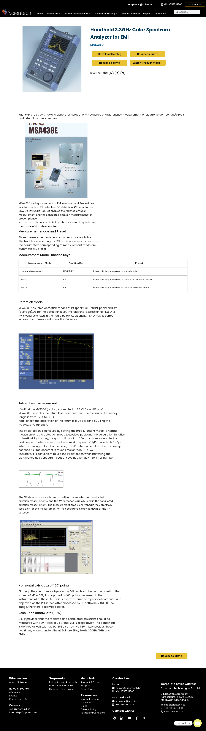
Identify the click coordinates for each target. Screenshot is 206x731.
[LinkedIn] (121, 718)
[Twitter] (144, 718)
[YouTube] (129, 718)
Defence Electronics (130, 13)
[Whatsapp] (114, 718)
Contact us (195, 4)
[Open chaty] (197, 723)
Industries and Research (76, 13)
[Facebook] (136, 718)
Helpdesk (148, 13)
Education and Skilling (104, 13)
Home (40, 13)
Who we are (52, 13)
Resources (161, 13)
